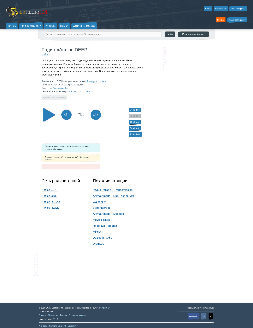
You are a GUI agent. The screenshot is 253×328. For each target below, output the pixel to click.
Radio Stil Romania (105, 225)
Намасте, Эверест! (57, 326)
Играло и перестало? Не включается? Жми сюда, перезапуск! (67, 158)
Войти (208, 8)
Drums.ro (98, 243)
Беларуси (92, 81)
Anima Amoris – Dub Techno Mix (113, 195)
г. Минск (102, 81)
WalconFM (99, 201)
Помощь (63, 315)
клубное (46, 54)
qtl (84, 91)
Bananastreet (101, 207)
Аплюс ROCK (50, 207)
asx (76, 91)
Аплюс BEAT (50, 189)
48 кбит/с (135, 122)
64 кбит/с (135, 128)
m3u (71, 91)
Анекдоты (43, 326)
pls (80, 91)
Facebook (193, 316)
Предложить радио (237, 20)
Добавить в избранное (54, 97)
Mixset (97, 231)
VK (203, 316)
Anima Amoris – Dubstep (108, 213)
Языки (64, 25)
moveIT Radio (102, 219)
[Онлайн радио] (25, 18)
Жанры (50, 25)
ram (88, 91)
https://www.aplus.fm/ (58, 88)
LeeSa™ (107, 308)
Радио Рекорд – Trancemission (113, 189)
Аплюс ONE (49, 195)
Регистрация (220, 8)
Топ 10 (11, 25)
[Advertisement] (189, 91)
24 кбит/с (135, 110)
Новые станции (31, 25)
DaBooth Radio (102, 237)
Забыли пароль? (238, 8)
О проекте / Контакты (48, 315)
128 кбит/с (135, 134)
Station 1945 (73, 326)
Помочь (220, 20)
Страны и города (84, 26)
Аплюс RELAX (51, 201)
